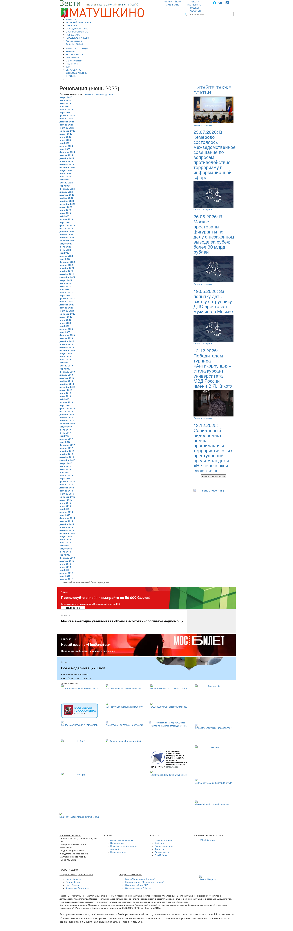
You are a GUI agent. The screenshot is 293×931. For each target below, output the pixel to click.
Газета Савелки (73, 878)
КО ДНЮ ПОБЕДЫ (75, 43)
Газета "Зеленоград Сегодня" (140, 878)
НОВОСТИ (71, 19)
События (159, 842)
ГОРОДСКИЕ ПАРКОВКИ (78, 37)
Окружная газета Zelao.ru (138, 888)
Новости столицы (163, 839)
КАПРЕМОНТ (72, 25)
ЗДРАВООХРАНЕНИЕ (76, 72)
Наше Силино (73, 884)
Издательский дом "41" (136, 884)
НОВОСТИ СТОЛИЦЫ (77, 48)
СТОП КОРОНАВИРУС (77, 31)
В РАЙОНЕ (71, 75)
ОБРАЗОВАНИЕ (73, 69)
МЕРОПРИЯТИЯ (74, 60)
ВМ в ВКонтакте (207, 839)
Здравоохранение (164, 845)
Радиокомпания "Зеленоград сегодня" (144, 881)
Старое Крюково (74, 881)
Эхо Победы (161, 855)
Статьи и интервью (203, 124)
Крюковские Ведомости (77, 888)
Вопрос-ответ (117, 842)
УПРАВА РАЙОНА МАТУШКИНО (172, 3)
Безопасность (162, 852)
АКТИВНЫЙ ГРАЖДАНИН (78, 22)
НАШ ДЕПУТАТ (73, 34)
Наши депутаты (118, 852)
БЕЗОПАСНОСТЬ (74, 54)
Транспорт (160, 848)
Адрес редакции (74, 40)
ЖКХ (68, 66)
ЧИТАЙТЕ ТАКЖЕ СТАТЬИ (213, 90)
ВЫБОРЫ (70, 51)
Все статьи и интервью (213, 476)
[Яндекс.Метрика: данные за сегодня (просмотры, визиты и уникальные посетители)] (207, 878)
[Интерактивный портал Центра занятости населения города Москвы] (169, 734)
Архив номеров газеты (121, 839)
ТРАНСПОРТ (72, 63)
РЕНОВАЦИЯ (72, 57)
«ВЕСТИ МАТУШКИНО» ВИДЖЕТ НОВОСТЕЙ (194, 6)
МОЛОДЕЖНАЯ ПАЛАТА (78, 28)
